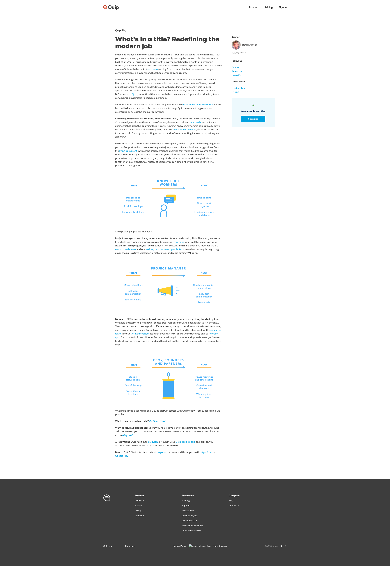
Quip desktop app (185, 441)
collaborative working (184, 129)
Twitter (235, 67)
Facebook (237, 71)
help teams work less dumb (198, 104)
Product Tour (239, 88)
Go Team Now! (157, 421)
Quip (134, 94)
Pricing (268, 7)
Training (186, 500)
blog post (127, 435)
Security (138, 505)
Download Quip (189, 515)
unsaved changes (140, 333)
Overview (139, 500)
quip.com (153, 441)
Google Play (121, 455)
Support (186, 505)
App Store (206, 452)
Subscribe (253, 118)
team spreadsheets (125, 249)
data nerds (195, 122)
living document (128, 150)
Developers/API (189, 520)
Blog (231, 500)
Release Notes (188, 510)
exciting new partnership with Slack (165, 249)
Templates (140, 515)
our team (152, 69)
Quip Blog (120, 30)
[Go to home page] (111, 7)
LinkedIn (236, 75)
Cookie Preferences (191, 530)
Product (253, 7)
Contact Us (234, 505)
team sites (178, 242)
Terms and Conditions (192, 525)
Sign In (283, 7)
